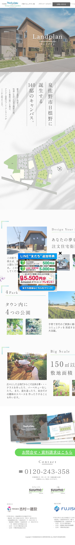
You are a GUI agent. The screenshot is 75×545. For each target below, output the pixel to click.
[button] (60, 253)
